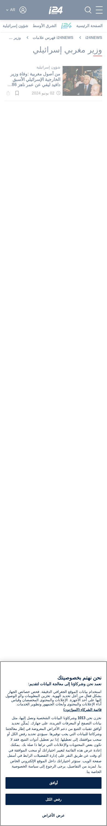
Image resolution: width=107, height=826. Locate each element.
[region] (53, 743)
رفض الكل (53, 799)
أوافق (53, 783)
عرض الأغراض (53, 815)
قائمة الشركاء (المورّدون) (82, 710)
